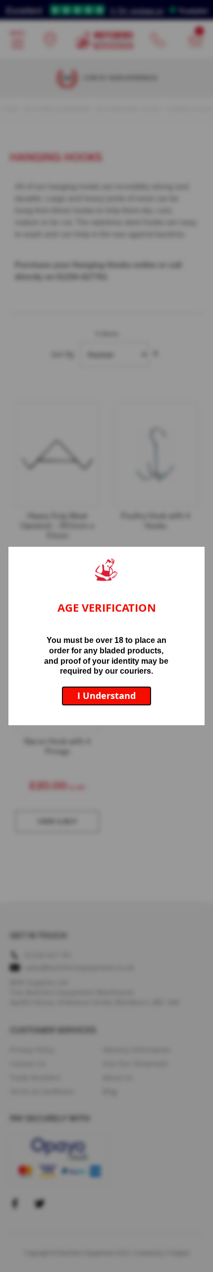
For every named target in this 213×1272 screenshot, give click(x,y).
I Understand (106, 696)
